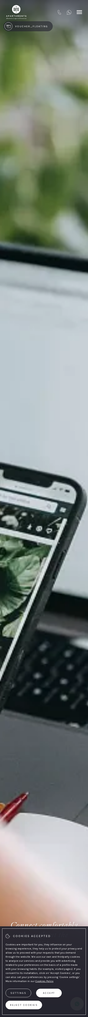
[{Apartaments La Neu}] (16, 12)
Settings (18, 992)
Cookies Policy (44, 981)
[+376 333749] (69, 12)
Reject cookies (24, 1004)
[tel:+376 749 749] (59, 12)
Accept (49, 992)
